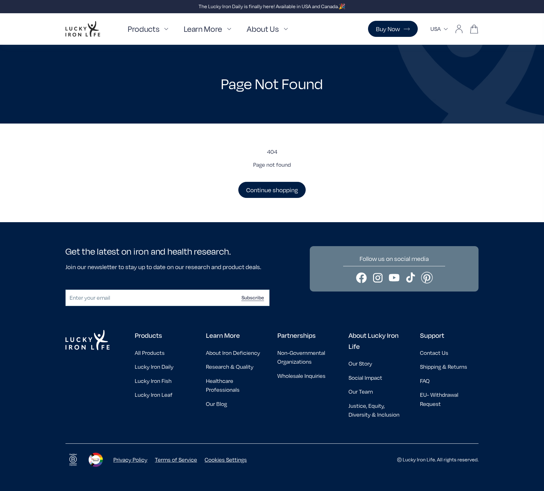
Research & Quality (229, 366)
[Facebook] (361, 277)
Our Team (360, 391)
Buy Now (388, 28)
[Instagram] (377, 277)
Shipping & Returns (443, 366)
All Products (150, 352)
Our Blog (216, 404)
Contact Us (434, 352)
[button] (149, 29)
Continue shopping (272, 190)
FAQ (425, 381)
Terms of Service (176, 459)
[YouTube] (394, 277)
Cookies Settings (226, 459)
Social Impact (365, 377)
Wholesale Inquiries (301, 376)
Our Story (360, 363)
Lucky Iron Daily (154, 366)
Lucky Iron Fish (153, 381)
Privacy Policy (130, 459)
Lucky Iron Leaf (154, 394)
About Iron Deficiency (233, 352)
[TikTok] (410, 277)
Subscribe (252, 297)
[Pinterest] (427, 277)
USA (435, 29)
